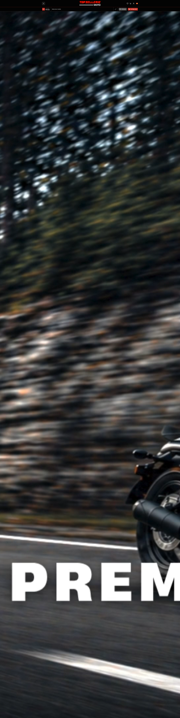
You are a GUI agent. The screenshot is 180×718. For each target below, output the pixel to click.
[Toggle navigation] (43, 3)
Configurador (134, 9)
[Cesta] (130, 3)
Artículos (124, 9)
